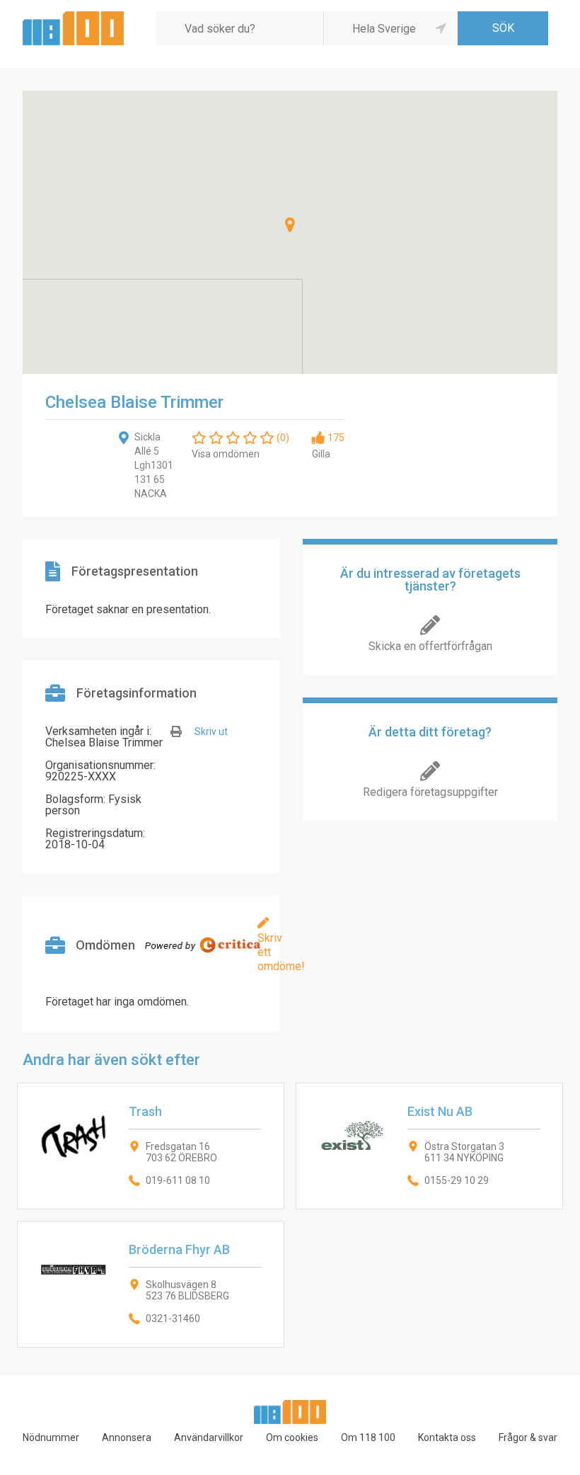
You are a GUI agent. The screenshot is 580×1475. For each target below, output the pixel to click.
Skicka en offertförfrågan (430, 646)
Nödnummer (51, 1437)
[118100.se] (73, 16)
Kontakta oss (447, 1437)
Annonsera (126, 1437)
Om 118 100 (368, 1437)
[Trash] (151, 1146)
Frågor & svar (528, 1437)
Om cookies (292, 1437)
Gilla (321, 454)
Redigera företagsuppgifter (430, 792)
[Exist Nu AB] (429, 1146)
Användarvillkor (208, 1437)
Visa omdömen (226, 454)
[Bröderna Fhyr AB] (151, 1284)
